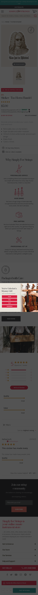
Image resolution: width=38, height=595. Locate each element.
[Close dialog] (37, 284)
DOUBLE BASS (9, 306)
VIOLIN (9, 296)
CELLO (9, 303)
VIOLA (9, 299)
